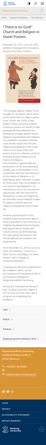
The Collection (37, 17)
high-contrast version (29, 3)
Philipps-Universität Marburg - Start (10, 3)
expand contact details (41, 429)
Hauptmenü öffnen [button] (42, 3)
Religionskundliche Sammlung (42, 11)
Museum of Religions (19, 17)
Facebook (3, 391)
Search (35, 3)
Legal (5, 403)
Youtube (7, 391)
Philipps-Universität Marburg (16, 433)
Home (3, 17)
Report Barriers (11, 420)
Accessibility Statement (16, 415)
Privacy (6, 409)
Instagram (12, 391)
